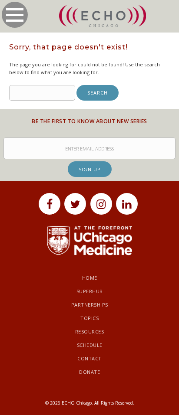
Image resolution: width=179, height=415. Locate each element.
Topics (89, 318)
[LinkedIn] (127, 204)
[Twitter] (75, 204)
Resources (89, 331)
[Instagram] (101, 204)
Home (89, 277)
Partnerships (89, 304)
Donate (89, 372)
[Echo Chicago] (102, 16)
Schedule (90, 345)
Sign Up (90, 169)
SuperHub (89, 291)
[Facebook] (49, 204)
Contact (89, 358)
